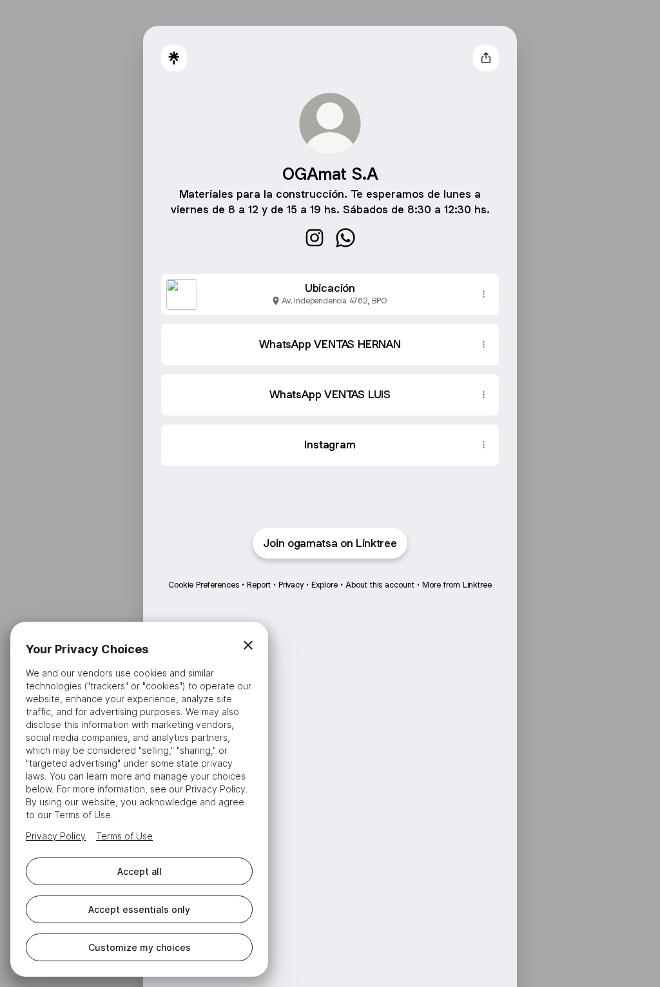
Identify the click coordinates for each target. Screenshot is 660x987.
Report (259, 584)
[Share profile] (486, 58)
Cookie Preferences (203, 584)
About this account (379, 584)
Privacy (291, 584)
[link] (314, 237)
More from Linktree (457, 584)
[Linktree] (174, 58)
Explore (324, 584)
